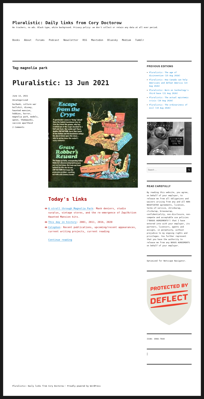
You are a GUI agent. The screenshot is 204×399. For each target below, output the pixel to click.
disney (28, 107)
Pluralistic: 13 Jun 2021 (60, 83)
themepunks (27, 120)
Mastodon (97, 40)
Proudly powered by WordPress (84, 386)
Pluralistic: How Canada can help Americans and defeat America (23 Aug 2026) (168, 83)
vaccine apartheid (22, 123)
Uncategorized (20, 100)
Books (16, 40)
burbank (16, 104)
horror (26, 113)
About (28, 40)
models (33, 117)
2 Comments (18, 127)
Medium (126, 40)
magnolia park (20, 117)
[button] (169, 138)
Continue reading (60, 239)
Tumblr (139, 40)
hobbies (16, 113)
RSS (85, 40)
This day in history (62, 222)
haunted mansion (21, 110)
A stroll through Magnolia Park (70, 208)
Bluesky (112, 40)
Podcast (54, 40)
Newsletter (70, 40)
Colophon (54, 227)
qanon (15, 120)
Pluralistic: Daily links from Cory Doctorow (67, 22)
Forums (40, 40)
